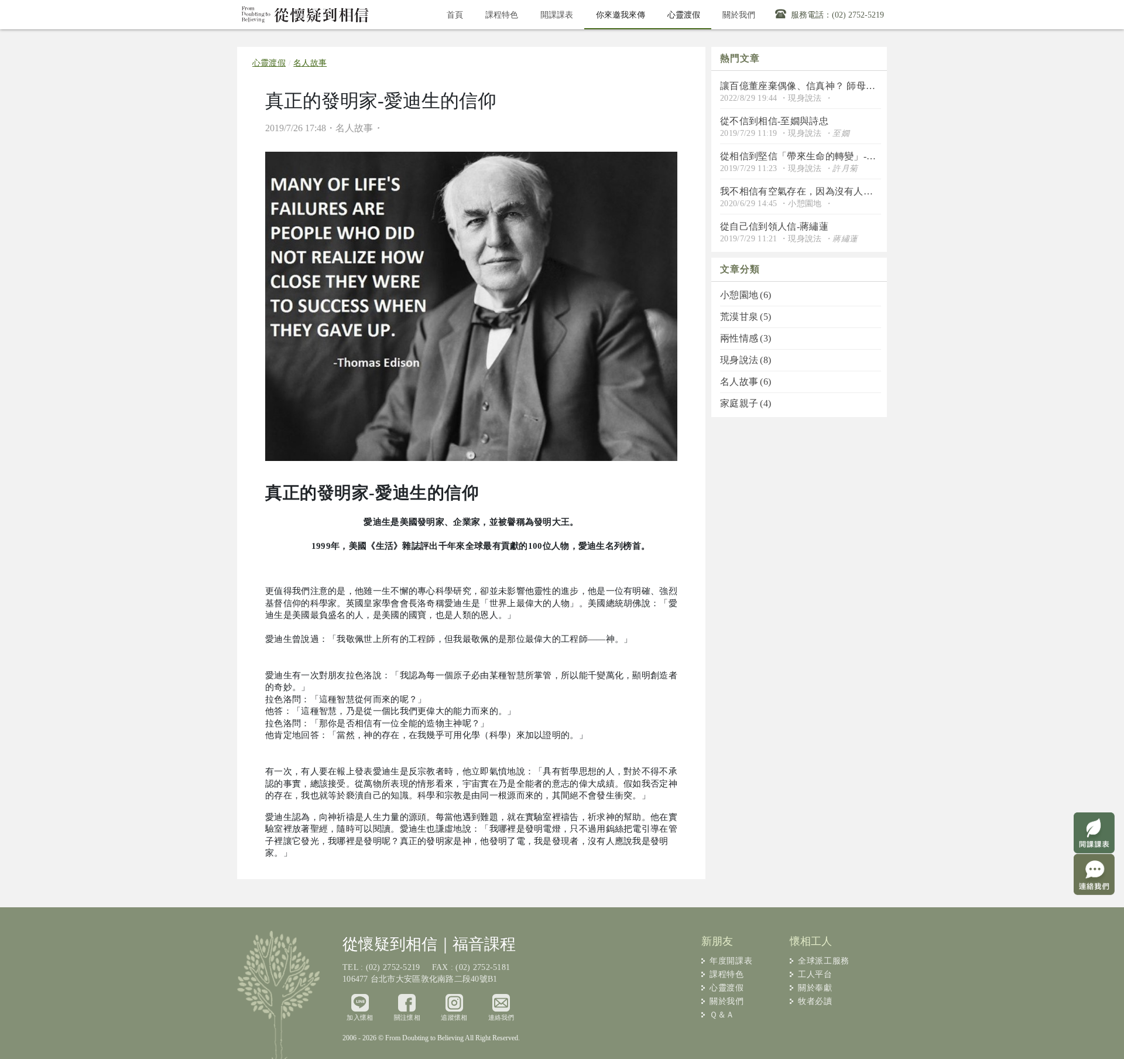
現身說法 (744, 360)
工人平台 (815, 974)
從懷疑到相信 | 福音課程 (305, 14)
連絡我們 (501, 1017)
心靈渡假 (689, 14)
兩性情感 (744, 338)
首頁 (455, 14)
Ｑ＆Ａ (722, 1014)
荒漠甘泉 (744, 317)
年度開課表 (731, 960)
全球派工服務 (823, 960)
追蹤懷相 (454, 1017)
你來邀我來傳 (626, 14)
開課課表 (556, 14)
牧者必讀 (815, 1001)
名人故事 (310, 62)
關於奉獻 (815, 987)
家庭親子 (744, 403)
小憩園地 (744, 295)
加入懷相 (360, 1017)
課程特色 (501, 14)
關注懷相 (407, 1017)
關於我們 (738, 14)
